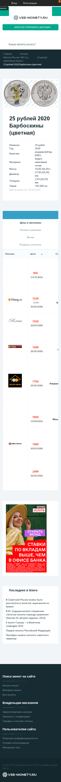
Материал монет (12, 690)
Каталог (24, 54)
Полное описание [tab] (30, 230)
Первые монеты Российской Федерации (28, 630)
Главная (7, 54)
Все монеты (9, 694)
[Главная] (2, 3)
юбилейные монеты (13, 61)
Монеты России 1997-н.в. (16, 57)
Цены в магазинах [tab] (30, 222)
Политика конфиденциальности (20, 738)
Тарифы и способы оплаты (18, 721)
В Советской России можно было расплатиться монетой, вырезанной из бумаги (27, 603)
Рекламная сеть (11, 747)
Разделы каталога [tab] (30, 244)
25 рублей (42, 57)
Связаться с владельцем (16, 716)
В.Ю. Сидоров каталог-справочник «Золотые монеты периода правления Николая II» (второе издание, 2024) (27, 614)
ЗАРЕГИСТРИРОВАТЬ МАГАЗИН (32, 27)
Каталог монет (11, 685)
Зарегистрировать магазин (17, 712)
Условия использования (16, 742)
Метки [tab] (30, 237)
